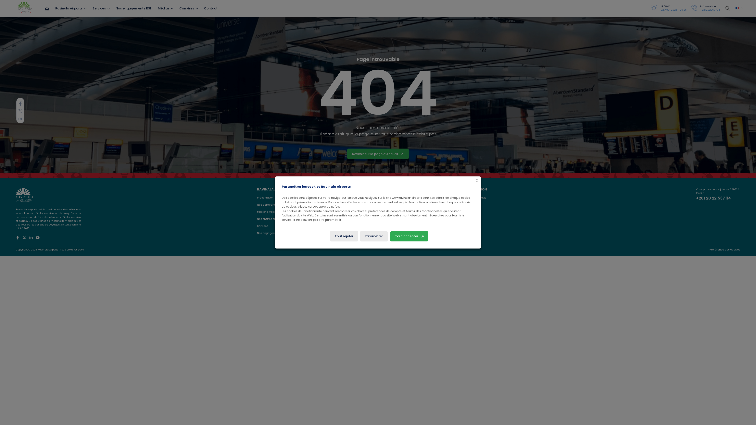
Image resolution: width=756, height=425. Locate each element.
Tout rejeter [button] (344, 236)
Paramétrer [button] (374, 236)
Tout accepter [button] (406, 236)
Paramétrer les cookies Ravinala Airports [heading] (316, 186)
